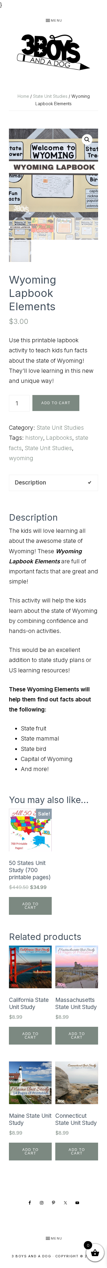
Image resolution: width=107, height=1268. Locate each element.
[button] (87, 139)
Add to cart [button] (30, 906)
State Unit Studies (50, 96)
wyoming (21, 458)
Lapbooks (59, 437)
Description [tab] (30, 482)
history (34, 437)
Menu (56, 20)
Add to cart (55, 403)
